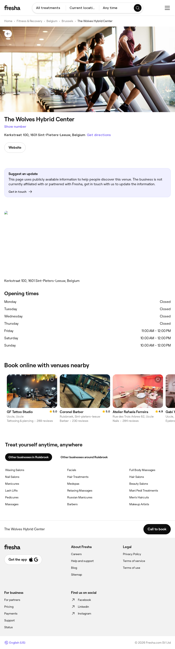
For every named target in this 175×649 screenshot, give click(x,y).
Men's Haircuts (139, 497)
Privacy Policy (132, 554)
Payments (11, 613)
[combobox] (49, 7)
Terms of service (134, 561)
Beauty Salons (138, 483)
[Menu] (167, 7)
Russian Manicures (79, 497)
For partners (12, 600)
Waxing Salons (14, 470)
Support (9, 620)
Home (8, 21)
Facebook (84, 600)
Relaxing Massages (79, 490)
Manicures (12, 483)
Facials (71, 470)
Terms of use (131, 567)
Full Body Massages (142, 470)
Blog (74, 567)
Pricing (8, 606)
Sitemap (76, 574)
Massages (12, 504)
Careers (76, 554)
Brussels (67, 21)
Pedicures (12, 497)
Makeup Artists (139, 504)
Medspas (73, 483)
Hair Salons (136, 477)
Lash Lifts (11, 490)
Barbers (72, 504)
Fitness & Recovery (29, 21)
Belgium (52, 21)
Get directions (99, 135)
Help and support (82, 561)
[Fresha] (12, 8)
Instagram (84, 613)
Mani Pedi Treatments (143, 490)
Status (8, 627)
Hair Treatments (78, 477)
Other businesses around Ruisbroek (84, 457)
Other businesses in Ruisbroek (29, 457)
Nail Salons (12, 477)
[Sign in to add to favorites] (52, 379)
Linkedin (83, 606)
